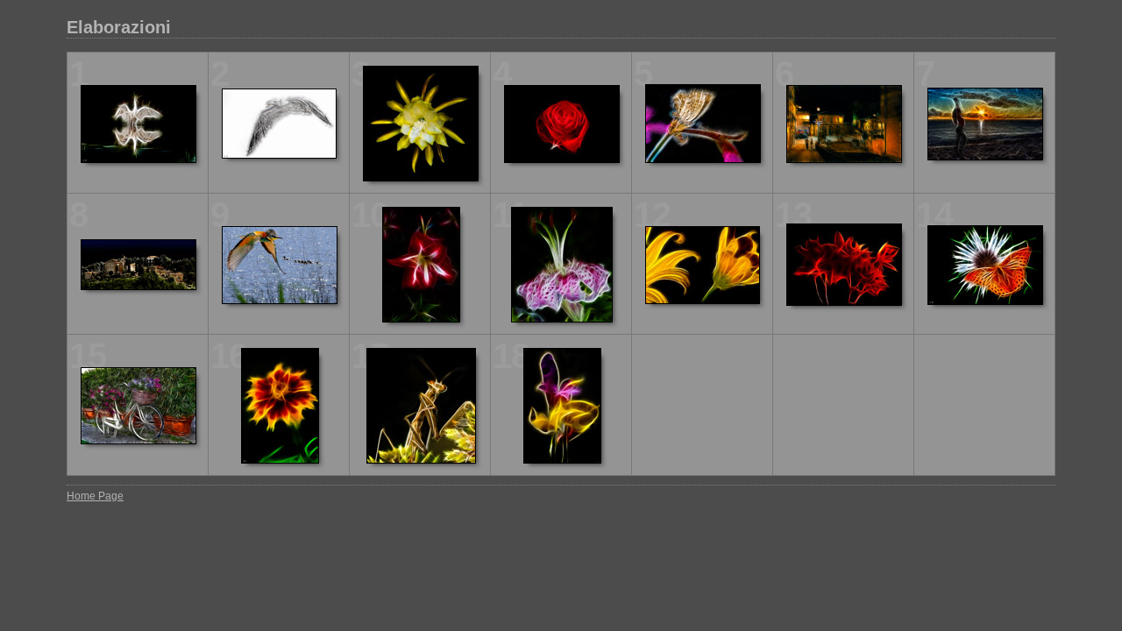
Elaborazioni (119, 27)
